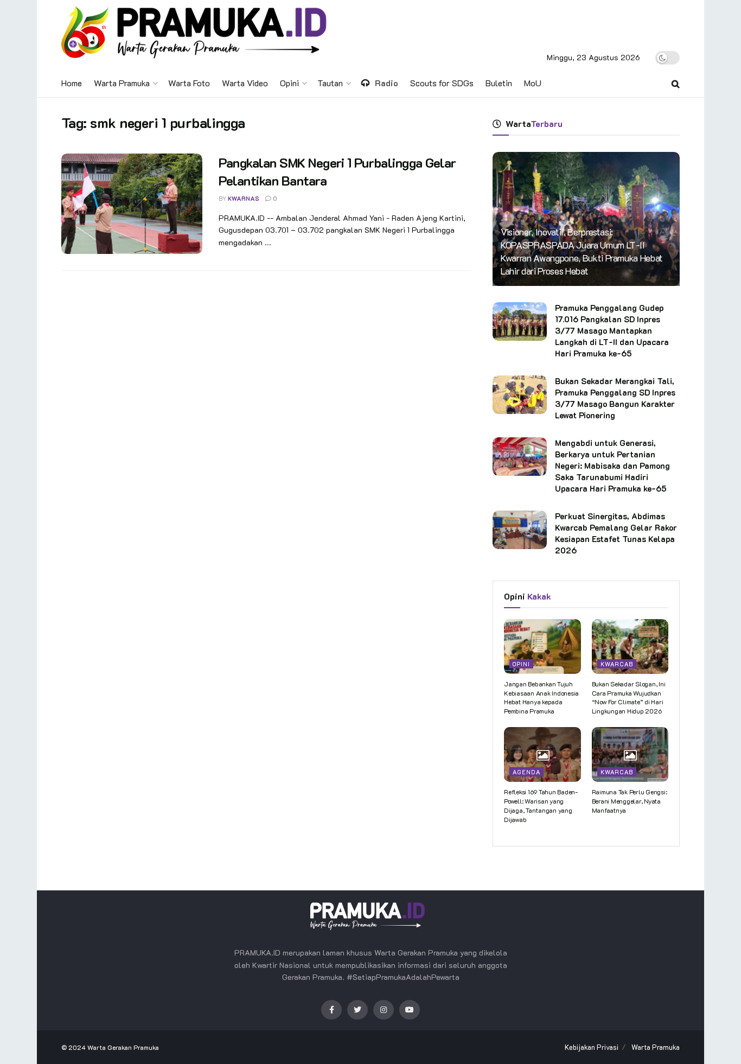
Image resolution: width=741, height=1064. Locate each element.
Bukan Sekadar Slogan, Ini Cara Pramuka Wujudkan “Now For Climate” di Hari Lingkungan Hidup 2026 (629, 697)
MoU (532, 82)
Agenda (526, 772)
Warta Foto (189, 82)
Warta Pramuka (122, 82)
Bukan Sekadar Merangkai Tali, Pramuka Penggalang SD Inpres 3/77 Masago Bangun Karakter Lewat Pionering (615, 397)
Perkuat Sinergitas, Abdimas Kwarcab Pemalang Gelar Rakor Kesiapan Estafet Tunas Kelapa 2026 (616, 533)
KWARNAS (243, 198)
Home (71, 82)
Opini (289, 82)
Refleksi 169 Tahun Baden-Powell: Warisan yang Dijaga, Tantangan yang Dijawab (541, 805)
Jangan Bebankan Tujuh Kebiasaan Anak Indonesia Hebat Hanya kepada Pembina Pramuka (541, 697)
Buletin (499, 82)
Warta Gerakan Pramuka (123, 1047)
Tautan (330, 82)
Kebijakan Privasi (591, 1047)
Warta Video (245, 82)
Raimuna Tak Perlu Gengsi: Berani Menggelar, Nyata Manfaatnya (629, 800)
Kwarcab (617, 664)
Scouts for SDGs (442, 82)
